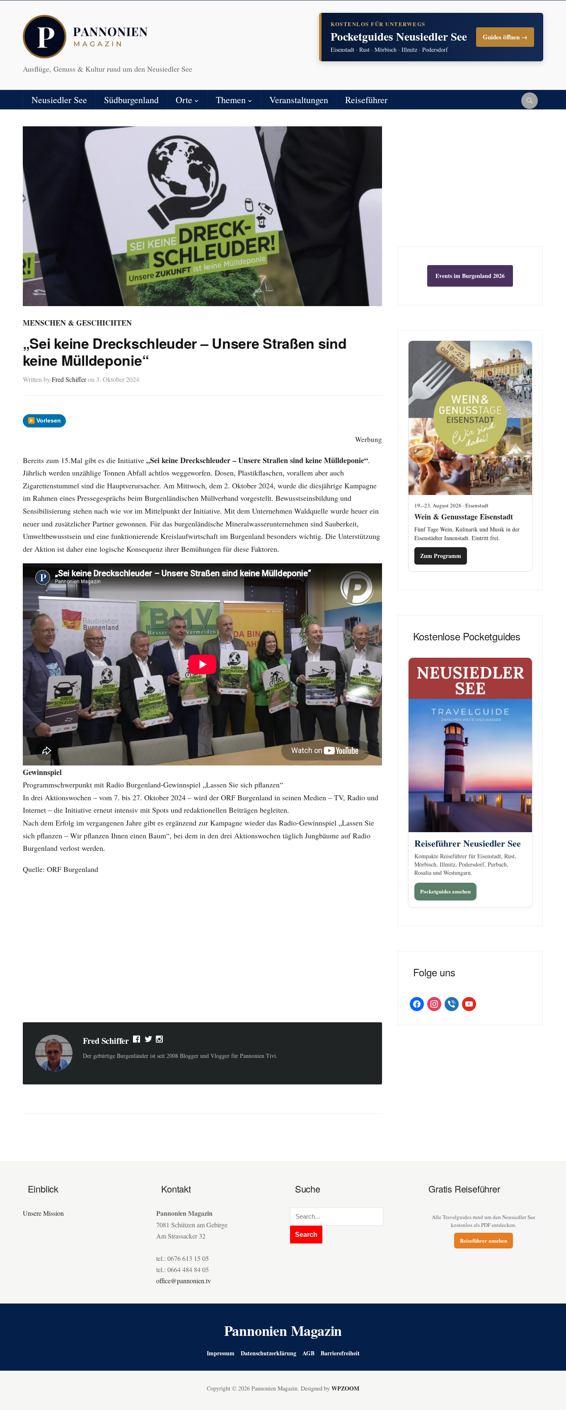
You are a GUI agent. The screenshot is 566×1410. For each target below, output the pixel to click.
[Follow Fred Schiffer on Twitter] (148, 1041)
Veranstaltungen (298, 100)
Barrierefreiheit (340, 1353)
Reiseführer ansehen (483, 1240)
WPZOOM (345, 1388)
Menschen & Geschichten (77, 322)
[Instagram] (160, 1041)
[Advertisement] (202, 950)
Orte (184, 100)
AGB (308, 1353)
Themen (231, 100)
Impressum (221, 1353)
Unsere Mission (43, 1213)
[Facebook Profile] (137, 1041)
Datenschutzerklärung (268, 1353)
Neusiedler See (59, 100)
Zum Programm (440, 555)
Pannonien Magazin (283, 1330)
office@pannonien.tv (183, 1280)
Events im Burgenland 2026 (470, 275)
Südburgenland (131, 100)
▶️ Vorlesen (44, 420)
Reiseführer (366, 100)
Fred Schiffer (69, 379)
